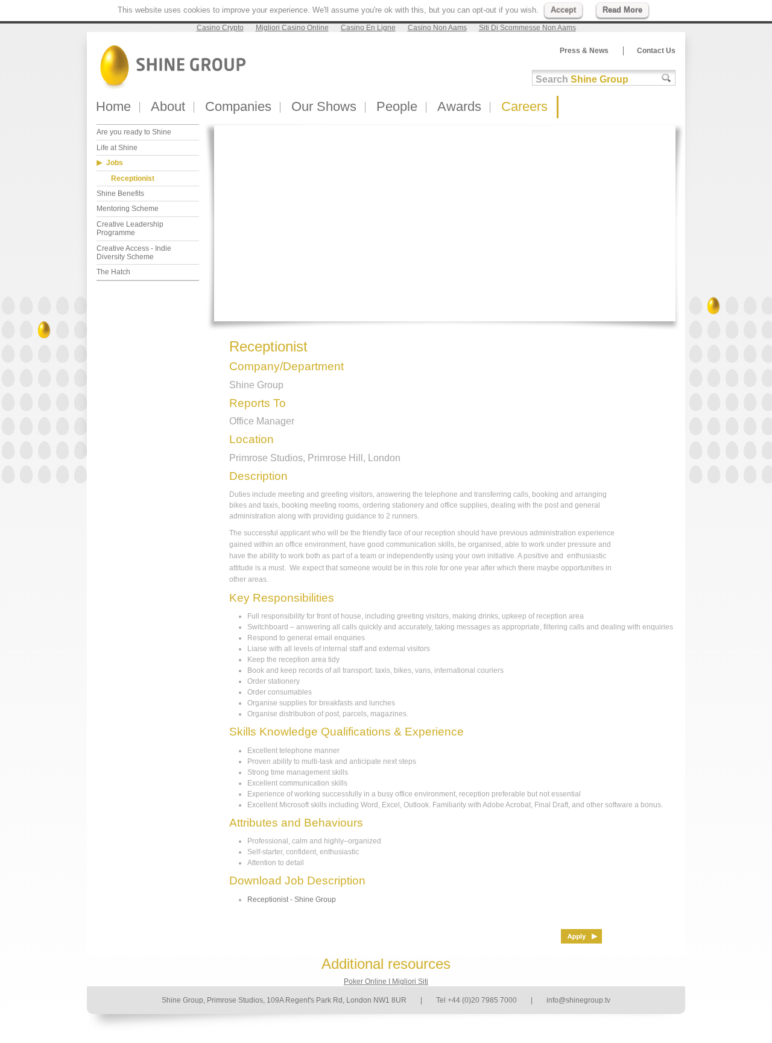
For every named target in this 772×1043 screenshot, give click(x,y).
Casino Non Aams (437, 28)
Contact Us (656, 50)
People (396, 106)
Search (582, 79)
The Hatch (113, 272)
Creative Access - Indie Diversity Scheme (133, 252)
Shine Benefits (120, 193)
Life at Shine (117, 147)
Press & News (584, 50)
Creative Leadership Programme (129, 228)
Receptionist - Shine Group (291, 899)
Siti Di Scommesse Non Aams (527, 28)
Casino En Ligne (368, 28)
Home (113, 106)
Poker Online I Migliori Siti (386, 981)
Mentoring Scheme (127, 208)
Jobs (114, 163)
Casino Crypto (220, 28)
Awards (459, 106)
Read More (622, 9)
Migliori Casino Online (292, 28)
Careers (524, 106)
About (168, 106)
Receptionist (132, 178)
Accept (563, 9)
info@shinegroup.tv (578, 1000)
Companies (238, 106)
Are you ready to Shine (133, 132)
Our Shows (323, 106)
